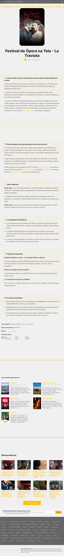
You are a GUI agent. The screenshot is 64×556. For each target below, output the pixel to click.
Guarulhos (12, 529)
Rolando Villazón (43, 167)
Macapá (3, 532)
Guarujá (47, 535)
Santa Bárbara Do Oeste (30, 524)
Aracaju (3, 526)
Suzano (40, 535)
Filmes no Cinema (14, 2)
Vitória (58, 537)
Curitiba (40, 521)
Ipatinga (54, 535)
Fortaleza (32, 521)
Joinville (3, 540)
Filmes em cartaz (30, 7)
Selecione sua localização (12, 7)
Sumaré (30, 537)
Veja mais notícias (32, 503)
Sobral (10, 532)
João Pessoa (19, 540)
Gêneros (58, 7)
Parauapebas (44, 529)
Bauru (39, 540)
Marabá (42, 524)
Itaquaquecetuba (27, 532)
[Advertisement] (32, 68)
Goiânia (35, 529)
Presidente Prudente (14, 526)
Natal (49, 524)
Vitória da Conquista (15, 524)
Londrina (31, 526)
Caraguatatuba (30, 540)
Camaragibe (4, 535)
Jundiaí (56, 524)
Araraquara (14, 535)
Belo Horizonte (14, 521)
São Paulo (4, 521)
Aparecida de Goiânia (23, 529)
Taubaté (17, 532)
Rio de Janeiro (56, 521)
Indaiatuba (54, 526)
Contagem (24, 521)
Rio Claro (37, 537)
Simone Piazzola (16, 172)
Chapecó (52, 529)
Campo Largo (24, 535)
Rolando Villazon (11, 331)
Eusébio (3, 524)
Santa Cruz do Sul (48, 537)
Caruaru (11, 540)
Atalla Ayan (47, 169)
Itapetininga (4, 537)
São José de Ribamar (41, 532)
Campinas (53, 532)
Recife (25, 526)
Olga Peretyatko (28, 110)
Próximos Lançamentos (45, 7)
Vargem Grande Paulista (18, 537)
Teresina (3, 529)
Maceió (33, 535)
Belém (47, 521)
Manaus (39, 526)
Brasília (46, 526)
